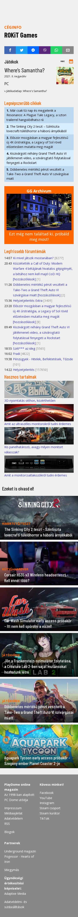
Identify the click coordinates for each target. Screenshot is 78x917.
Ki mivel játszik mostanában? (33, 258)
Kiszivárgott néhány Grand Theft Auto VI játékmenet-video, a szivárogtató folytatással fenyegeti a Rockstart (38, 158)
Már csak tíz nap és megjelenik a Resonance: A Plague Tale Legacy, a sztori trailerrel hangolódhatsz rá (36, 115)
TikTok (44, 818)
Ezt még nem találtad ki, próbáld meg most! (39, 236)
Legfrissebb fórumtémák (25, 251)
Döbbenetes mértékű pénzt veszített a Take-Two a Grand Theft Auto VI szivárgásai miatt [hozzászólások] (40, 289)
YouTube (46, 798)
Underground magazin (20, 851)
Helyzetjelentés (23, 370)
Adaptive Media (15, 894)
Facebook (47, 793)
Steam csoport (50, 808)
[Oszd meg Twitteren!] (21, 50)
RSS (7, 824)
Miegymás (11, 870)
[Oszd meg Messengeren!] (33, 50)
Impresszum (13, 808)
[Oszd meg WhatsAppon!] (56, 50)
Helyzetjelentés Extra (27, 300)
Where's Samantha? (24, 70)
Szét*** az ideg (24, 348)
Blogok (9, 832)
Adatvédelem (13, 818)
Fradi (16, 354)
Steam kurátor (50, 813)
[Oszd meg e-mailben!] (68, 50)
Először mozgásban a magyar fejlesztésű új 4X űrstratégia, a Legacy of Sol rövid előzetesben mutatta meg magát (37, 142)
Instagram (47, 803)
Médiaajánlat (13, 813)
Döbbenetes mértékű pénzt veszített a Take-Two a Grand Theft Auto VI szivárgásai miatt (37, 174)
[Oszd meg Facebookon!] (10, 50)
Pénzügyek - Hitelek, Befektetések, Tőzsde (43, 359)
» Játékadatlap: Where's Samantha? (25, 91)
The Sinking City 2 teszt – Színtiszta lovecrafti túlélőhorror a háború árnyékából (36, 128)
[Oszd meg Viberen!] (44, 50)
